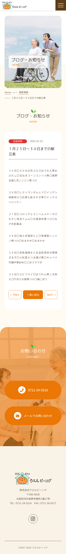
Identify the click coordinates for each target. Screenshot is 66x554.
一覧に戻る (33, 294)
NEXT (50, 294)
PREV (16, 294)
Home (8, 92)
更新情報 (23, 92)
